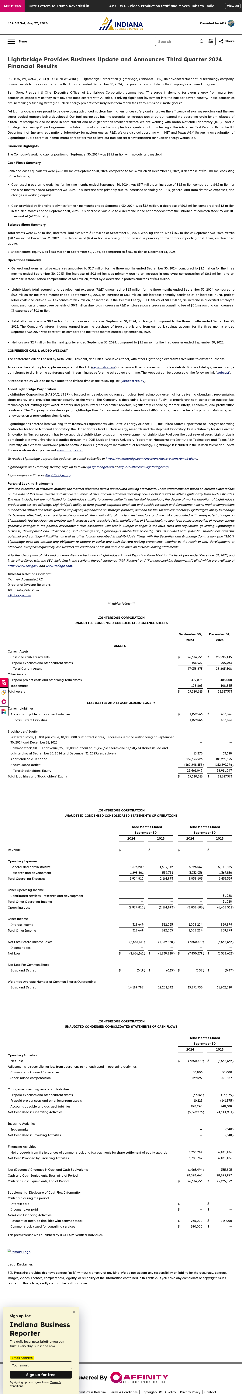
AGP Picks (12, 6)
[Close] (74, 1312)
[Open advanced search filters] (210, 41)
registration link (103, 367)
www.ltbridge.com (70, 450)
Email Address (22, 1358)
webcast (223, 372)
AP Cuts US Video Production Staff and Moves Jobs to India (161, 6)
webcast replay (133, 381)
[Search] (201, 41)
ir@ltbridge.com (19, 595)
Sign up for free (40, 1374)
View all (233, 6)
